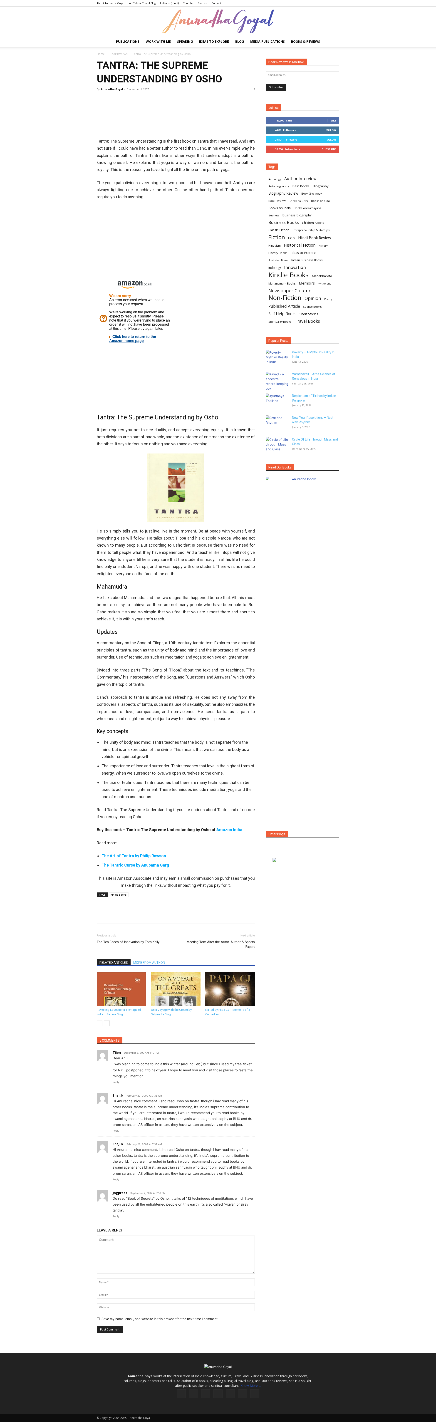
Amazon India (229, 829)
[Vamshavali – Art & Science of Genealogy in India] (277, 381)
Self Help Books (282, 313)
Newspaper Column (290, 290)
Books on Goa (320, 201)
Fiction (276, 237)
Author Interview (300, 178)
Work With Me (158, 41)
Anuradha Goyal (112, 89)
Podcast (202, 3)
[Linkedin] (143, 99)
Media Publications (267, 41)
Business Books (283, 222)
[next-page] (107, 1023)
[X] (111, 99)
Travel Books (307, 321)
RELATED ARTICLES (113, 962)
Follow (330, 130)
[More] (164, 99)
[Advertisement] (175, 122)
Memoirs (307, 283)
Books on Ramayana (307, 208)
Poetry (328, 299)
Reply (116, 1082)
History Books (277, 253)
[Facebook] (101, 99)
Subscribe (329, 149)
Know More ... (250, 1385)
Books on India (279, 208)
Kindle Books (118, 894)
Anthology (274, 179)
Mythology (324, 283)
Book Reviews (118, 54)
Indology (274, 268)
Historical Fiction (300, 245)
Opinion (313, 298)
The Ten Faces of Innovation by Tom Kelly (128, 942)
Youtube (188, 3)
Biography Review (283, 193)
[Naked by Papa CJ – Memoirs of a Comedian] (230, 989)
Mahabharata (322, 276)
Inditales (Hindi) (169, 3)
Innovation (295, 267)
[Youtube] (254, 1393)
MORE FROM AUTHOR (149, 962)
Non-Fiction (284, 297)
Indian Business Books (307, 260)
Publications (127, 41)
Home (101, 54)
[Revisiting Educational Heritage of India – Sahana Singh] (121, 989)
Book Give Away (311, 193)
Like (333, 120)
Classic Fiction (278, 230)
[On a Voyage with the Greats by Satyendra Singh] (176, 989)
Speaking (185, 41)
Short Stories (309, 314)
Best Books (301, 186)
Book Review (277, 201)
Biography (320, 186)
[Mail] (218, 1393)
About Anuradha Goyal (110, 3)
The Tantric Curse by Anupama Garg (135, 865)
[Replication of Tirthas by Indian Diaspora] (277, 401)
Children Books (313, 223)
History (323, 245)
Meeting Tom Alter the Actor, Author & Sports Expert (221, 944)
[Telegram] (153, 99)
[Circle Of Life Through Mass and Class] (277, 445)
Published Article (284, 306)
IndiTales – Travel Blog (142, 3)
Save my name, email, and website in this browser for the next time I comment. (160, 1319)
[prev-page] (99, 1023)
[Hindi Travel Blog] (302, 866)
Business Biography (297, 215)
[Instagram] (193, 1393)
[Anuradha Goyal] (218, 22)
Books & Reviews (305, 41)
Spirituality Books (279, 322)
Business (273, 215)
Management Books (282, 283)
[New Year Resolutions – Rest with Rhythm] (277, 423)
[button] (333, 42)
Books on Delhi (298, 201)
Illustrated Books (278, 260)
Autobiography (278, 186)
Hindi (291, 238)
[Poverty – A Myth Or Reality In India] (277, 358)
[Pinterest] (122, 99)
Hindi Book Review (314, 237)
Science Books (312, 307)
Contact (216, 3)
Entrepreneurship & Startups (311, 230)
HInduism (274, 246)
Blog (239, 41)
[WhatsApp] (132, 99)
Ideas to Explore (214, 41)
